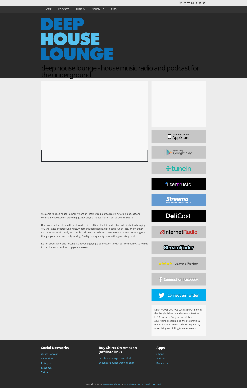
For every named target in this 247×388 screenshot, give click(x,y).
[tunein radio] (179, 168)
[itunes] (181, 3)
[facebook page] (179, 279)
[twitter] (200, 3)
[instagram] (192, 3)
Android (160, 358)
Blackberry (162, 363)
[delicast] (179, 216)
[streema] (179, 200)
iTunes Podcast (49, 354)
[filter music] (179, 184)
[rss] (204, 3)
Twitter (45, 372)
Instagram (46, 363)
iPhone (160, 354)
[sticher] (188, 3)
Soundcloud (47, 358)
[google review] (179, 263)
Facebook (46, 367)
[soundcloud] (185, 3)
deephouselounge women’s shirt (116, 362)
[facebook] (196, 3)
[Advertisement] (94, 188)
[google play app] (179, 152)
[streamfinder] (179, 247)
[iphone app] (179, 136)
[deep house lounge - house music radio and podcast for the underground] (77, 62)
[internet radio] (179, 232)
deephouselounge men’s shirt (115, 358)
